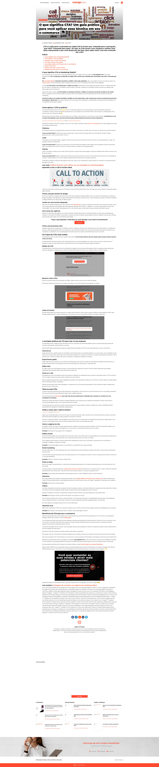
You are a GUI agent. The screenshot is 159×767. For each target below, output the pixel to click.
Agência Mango (55, 710)
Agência (44, 688)
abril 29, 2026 (99, 688)
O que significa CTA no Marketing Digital (56, 57)
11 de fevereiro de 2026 (78, 718)
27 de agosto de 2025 (107, 726)
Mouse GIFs (56, 412)
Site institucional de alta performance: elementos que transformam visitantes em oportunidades (54, 707)
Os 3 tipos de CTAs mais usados (54, 62)
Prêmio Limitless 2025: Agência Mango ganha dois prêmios (82, 705)
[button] (72, 617)
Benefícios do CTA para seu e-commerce (56, 69)
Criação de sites (81, 765)
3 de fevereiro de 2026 (107, 709)
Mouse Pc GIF (46, 412)
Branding (103, 688)
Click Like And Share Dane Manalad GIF (53, 120)
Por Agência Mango (45, 690)
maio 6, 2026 (69, 688)
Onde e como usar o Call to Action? (55, 67)
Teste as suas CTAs (50, 66)
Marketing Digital (43, 19)
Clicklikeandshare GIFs (74, 120)
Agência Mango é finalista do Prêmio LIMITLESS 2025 (83, 715)
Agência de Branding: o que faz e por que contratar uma (111, 715)
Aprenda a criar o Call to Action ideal (55, 60)
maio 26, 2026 (39, 688)
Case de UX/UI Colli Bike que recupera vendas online (82, 724)
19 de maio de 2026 (48, 710)
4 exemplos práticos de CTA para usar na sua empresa (60, 64)
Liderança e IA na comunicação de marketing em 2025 (112, 705)
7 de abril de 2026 (77, 709)
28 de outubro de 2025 (107, 718)
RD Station (82, 688)
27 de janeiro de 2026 (78, 728)
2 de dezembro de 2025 (49, 728)
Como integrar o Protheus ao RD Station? (111, 724)
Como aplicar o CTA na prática (53, 58)
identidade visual (108, 688)
